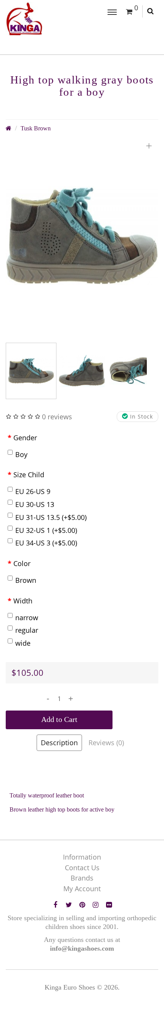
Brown (25, 580)
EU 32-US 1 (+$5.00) (46, 530)
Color (22, 563)
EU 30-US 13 (34, 504)
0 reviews (57, 416)
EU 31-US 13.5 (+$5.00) (51, 517)
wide (23, 643)
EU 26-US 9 (32, 491)
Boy (21, 454)
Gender (25, 437)
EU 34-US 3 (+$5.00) (46, 542)
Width (22, 600)
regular (26, 630)
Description (59, 742)
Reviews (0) (106, 742)
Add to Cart (59, 719)
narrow (26, 617)
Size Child (28, 474)
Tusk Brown (36, 128)
